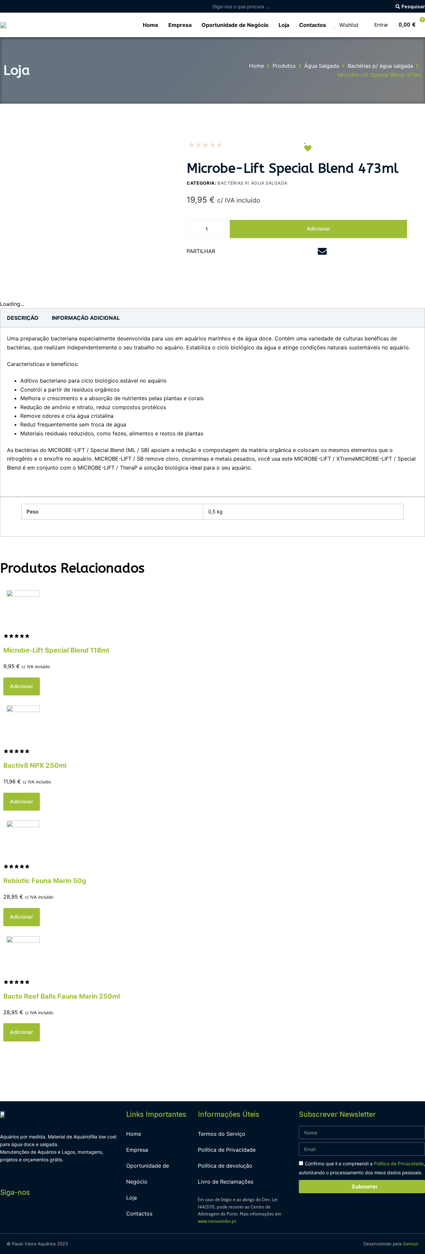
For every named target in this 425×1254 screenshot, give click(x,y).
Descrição (23, 317)
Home (256, 65)
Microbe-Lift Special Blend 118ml (56, 650)
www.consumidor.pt (217, 1221)
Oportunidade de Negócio (147, 1173)
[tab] (23, 317)
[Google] (51, 1218)
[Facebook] (6, 1218)
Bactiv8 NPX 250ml (34, 765)
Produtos (284, 65)
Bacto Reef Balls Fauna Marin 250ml (61, 996)
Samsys (410, 1243)
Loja (131, 1197)
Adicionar (318, 228)
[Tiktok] (66, 1218)
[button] (235, 251)
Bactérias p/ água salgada (380, 65)
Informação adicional (86, 317)
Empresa (137, 1149)
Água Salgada (321, 65)
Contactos (139, 1213)
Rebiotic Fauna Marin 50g (44, 881)
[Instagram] (21, 1218)
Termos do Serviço (221, 1133)
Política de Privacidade (227, 1149)
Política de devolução (225, 1165)
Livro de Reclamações (225, 1181)
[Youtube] (36, 1218)
